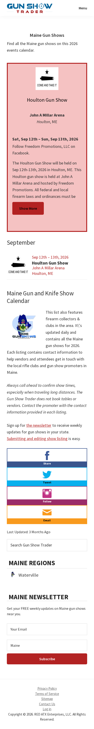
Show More (28, 208)
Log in (47, 709)
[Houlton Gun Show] (47, 78)
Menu (83, 8)
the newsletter (38, 425)
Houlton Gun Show (47, 100)
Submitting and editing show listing (37, 438)
